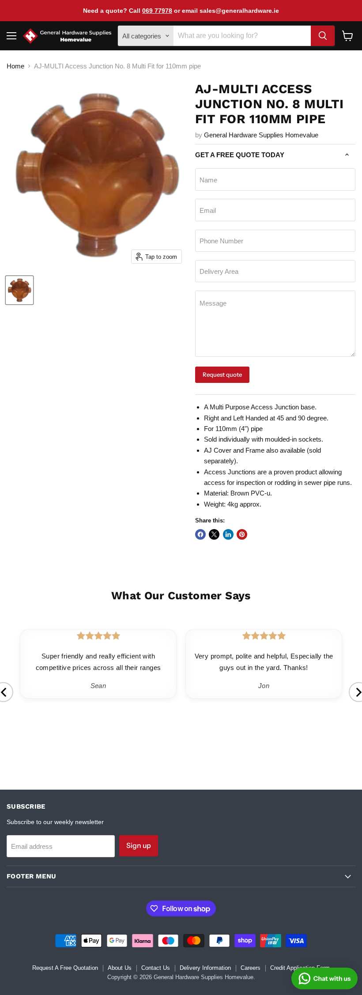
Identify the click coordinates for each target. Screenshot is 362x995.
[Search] (323, 36)
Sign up (138, 845)
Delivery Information (205, 968)
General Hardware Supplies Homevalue (261, 135)
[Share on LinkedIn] (228, 534)
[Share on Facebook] (200, 534)
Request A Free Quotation (65, 968)
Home (15, 66)
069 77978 (157, 10)
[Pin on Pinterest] (242, 534)
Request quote (222, 374)
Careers (250, 968)
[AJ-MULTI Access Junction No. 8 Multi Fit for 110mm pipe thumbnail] (19, 290)
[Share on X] (214, 534)
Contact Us (155, 968)
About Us (120, 968)
